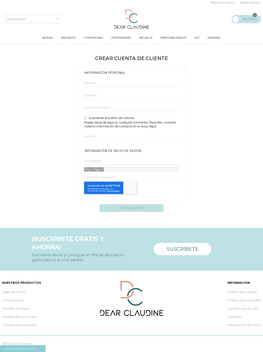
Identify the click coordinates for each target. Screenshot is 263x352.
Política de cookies (242, 292)
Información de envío (244, 325)
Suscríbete (182, 249)
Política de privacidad (244, 300)
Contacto (234, 317)
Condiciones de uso (242, 308)
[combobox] (32, 19)
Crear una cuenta (222, 2)
